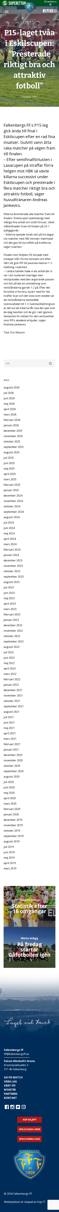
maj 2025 (9, 468)
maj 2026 (9, 403)
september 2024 (14, 512)
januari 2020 (11, 814)
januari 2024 (11, 555)
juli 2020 (9, 782)
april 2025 (10, 474)
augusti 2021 (12, 712)
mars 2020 (10, 803)
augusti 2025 (12, 452)
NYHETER (10, 1089)
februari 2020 (12, 809)
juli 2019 (9, 847)
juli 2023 (9, 587)
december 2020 (13, 755)
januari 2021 (11, 749)
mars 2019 (10, 868)
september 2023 (14, 576)
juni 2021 (9, 722)
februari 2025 (12, 485)
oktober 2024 (12, 506)
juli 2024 (9, 522)
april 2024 (10, 539)
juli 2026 (9, 393)
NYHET (29, 21)
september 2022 (14, 641)
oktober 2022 (12, 636)
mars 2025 (10, 479)
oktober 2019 (12, 830)
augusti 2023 (12, 582)
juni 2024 (9, 528)
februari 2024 (12, 549)
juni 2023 (9, 593)
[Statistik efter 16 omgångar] (30, 906)
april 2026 (10, 409)
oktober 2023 (12, 571)
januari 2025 (11, 490)
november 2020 (13, 760)
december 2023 (13, 560)
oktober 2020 (12, 766)
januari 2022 (11, 684)
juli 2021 (9, 717)
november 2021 (13, 695)
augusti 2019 (12, 841)
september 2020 (14, 771)
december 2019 (13, 820)
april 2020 (10, 798)
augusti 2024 (12, 517)
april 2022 (10, 668)
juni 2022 (9, 657)
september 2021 (14, 706)
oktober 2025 (12, 441)
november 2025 (13, 436)
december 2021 (13, 690)
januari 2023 (11, 620)
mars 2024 (10, 544)
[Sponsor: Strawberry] (50, 4)
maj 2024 (9, 533)
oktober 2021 (12, 701)
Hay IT (41, 1202)
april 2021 (10, 733)
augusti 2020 (12, 776)
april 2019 (10, 863)
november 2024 (13, 501)
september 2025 (14, 447)
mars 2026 (10, 414)
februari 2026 (12, 420)
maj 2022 (9, 663)
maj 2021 (9, 728)
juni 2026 (9, 398)
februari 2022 (12, 679)
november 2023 (13, 566)
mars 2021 (10, 739)
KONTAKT (10, 1098)
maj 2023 (9, 598)
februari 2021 (12, 744)
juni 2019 (9, 852)
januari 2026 (11, 425)
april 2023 (10, 603)
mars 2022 (10, 674)
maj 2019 (9, 857)
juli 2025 (9, 458)
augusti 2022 (12, 647)
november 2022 (13, 630)
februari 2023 (12, 614)
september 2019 (14, 836)
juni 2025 (9, 463)
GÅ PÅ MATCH (13, 1077)
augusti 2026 (12, 387)
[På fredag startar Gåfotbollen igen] (30, 947)
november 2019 (13, 825)
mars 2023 (10, 609)
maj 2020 (9, 793)
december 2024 (13, 495)
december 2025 (13, 430)
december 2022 (13, 625)
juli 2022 (9, 652)
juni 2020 (9, 787)
